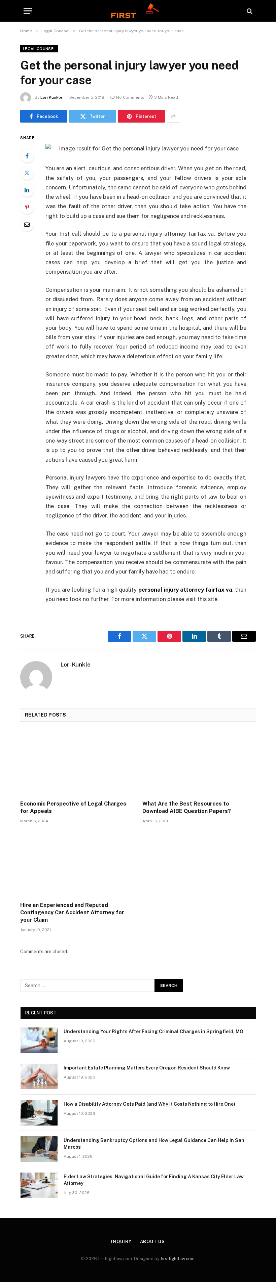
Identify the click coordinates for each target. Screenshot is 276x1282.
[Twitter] (27, 173)
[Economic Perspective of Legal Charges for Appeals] (77, 763)
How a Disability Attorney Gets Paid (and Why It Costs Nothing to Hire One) (149, 1104)
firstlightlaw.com (178, 1258)
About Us (152, 1241)
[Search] (248, 10)
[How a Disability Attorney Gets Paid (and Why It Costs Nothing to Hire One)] (39, 1113)
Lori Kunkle (51, 97)
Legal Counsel (39, 49)
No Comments (130, 97)
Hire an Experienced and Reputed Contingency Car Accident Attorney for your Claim (72, 912)
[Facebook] (27, 156)
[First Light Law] (138, 11)
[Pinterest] (27, 207)
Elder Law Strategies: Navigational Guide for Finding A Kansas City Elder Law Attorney (154, 1180)
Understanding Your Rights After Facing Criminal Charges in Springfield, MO (153, 1031)
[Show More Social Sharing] (173, 116)
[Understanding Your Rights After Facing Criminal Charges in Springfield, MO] (39, 1040)
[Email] (27, 224)
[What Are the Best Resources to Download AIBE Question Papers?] (199, 763)
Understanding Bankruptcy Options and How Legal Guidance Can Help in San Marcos (154, 1144)
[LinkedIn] (27, 190)
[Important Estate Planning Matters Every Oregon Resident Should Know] (39, 1076)
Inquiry (121, 1241)
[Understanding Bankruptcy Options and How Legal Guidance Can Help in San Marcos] (39, 1149)
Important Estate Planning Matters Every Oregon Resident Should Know (147, 1067)
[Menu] (28, 10)
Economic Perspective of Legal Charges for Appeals (73, 807)
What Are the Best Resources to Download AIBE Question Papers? (186, 807)
